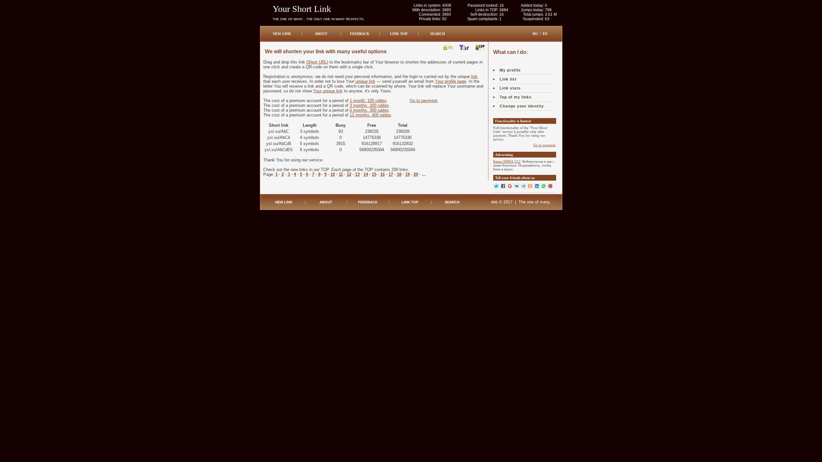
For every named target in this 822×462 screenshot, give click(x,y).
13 (357, 174)
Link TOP (398, 34)
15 (374, 174)
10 (332, 174)
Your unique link (328, 91)
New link (282, 34)
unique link (365, 81)
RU (535, 34)
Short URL (317, 62)
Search (437, 34)
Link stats (510, 88)
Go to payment (423, 100)
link (474, 76)
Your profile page (450, 81)
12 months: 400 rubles (370, 115)
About (321, 34)
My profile (510, 70)
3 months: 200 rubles (369, 105)
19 (407, 174)
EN (545, 34)
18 (399, 174)
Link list (508, 79)
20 (416, 174)
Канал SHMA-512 (506, 161)
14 (365, 174)
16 (382, 174)
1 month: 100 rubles (368, 100)
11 (341, 174)
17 (391, 174)
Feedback (360, 34)
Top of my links (516, 97)
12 (349, 174)
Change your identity (522, 106)
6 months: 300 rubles (369, 110)
